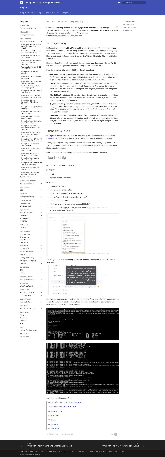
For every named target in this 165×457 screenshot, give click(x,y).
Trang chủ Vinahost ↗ (27, 13)
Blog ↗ (40, 13)
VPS (60, 411)
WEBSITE (54, 424)
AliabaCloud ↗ (64, 451)
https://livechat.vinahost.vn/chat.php (67, 36)
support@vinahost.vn (57, 33)
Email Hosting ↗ (94, 451)
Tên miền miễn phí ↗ (52, 13)
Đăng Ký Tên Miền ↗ (79, 451)
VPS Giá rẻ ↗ (53, 451)
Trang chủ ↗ (24, 451)
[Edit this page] (117, 27)
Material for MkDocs (33, 454)
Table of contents (129, 22)
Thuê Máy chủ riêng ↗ (38, 451)
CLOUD (54, 411)
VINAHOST (77, 402)
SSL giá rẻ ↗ (120, 451)
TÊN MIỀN (55, 429)
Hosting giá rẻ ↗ (107, 451)
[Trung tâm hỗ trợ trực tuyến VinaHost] (21, 2)
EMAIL (53, 420)
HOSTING (55, 416)
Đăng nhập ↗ (66, 13)
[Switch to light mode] (119, 2)
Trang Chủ (23, 7)
